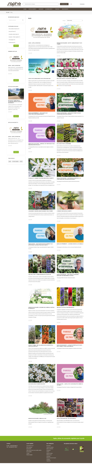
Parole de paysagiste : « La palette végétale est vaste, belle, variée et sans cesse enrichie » (69, 346)
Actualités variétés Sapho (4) (14, 34)
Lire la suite (10, 73)
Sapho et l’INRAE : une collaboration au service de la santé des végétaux (40, 346)
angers (10, 161)
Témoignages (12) (12, 39)
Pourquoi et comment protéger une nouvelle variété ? (41, 178)
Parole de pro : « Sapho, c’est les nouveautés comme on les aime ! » (70, 384)
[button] (64, 4)
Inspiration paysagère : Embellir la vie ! (37, 418)
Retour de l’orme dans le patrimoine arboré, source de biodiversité (15, 101)
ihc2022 (21, 161)
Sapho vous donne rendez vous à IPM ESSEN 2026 (39, 78)
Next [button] (24, 66)
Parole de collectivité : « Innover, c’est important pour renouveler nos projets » (41, 144)
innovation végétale (15, 161)
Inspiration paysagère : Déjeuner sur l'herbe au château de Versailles (41, 308)
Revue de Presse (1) (12, 31)
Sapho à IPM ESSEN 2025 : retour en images (66, 418)
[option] (16, 64)
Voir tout (16, 45)
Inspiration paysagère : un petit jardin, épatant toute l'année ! (69, 44)
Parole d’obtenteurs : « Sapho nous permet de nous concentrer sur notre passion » (69, 114)
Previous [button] (7, 66)
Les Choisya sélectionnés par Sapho (36, 383)
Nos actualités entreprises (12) (14, 28)
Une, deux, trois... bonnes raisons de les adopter (39, 274)
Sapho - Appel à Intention (14, 65)
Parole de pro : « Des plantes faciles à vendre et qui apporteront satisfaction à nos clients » (40, 244)
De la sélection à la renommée (64, 143)
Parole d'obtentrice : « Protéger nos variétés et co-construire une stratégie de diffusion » (69, 179)
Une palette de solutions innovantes (65, 307)
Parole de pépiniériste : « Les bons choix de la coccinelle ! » (70, 244)
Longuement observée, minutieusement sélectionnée (40, 211)
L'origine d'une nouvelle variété (64, 211)
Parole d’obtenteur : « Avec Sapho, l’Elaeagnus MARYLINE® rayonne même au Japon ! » (68, 275)
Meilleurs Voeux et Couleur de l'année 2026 (67, 78)
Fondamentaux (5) (12, 42)
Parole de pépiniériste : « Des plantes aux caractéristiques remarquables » (37, 114)
